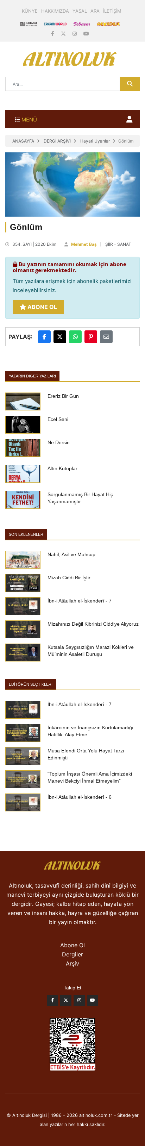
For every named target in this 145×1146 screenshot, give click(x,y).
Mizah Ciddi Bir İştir (69, 577)
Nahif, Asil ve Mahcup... (74, 554)
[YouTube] (86, 34)
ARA (95, 11)
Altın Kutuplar (62, 468)
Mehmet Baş (84, 244)
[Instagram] (75, 34)
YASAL (79, 11)
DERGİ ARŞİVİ (57, 141)
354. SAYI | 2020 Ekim (34, 244)
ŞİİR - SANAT (118, 244)
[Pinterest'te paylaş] (90, 336)
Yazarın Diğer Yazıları (32, 376)
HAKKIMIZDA (55, 11)
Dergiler (72, 954)
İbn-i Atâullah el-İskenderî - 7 (80, 601)
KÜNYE (30, 11)
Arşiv (72, 963)
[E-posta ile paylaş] (106, 336)
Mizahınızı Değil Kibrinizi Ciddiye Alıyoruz (93, 624)
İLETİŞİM (112, 11)
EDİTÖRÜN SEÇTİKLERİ (30, 684)
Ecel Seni (58, 419)
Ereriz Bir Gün (63, 396)
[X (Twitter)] (64, 34)
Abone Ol (41, 306)
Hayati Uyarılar (95, 141)
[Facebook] (53, 34)
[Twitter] (65, 1002)
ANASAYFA (23, 141)
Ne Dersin (59, 442)
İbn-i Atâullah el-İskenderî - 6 (80, 797)
